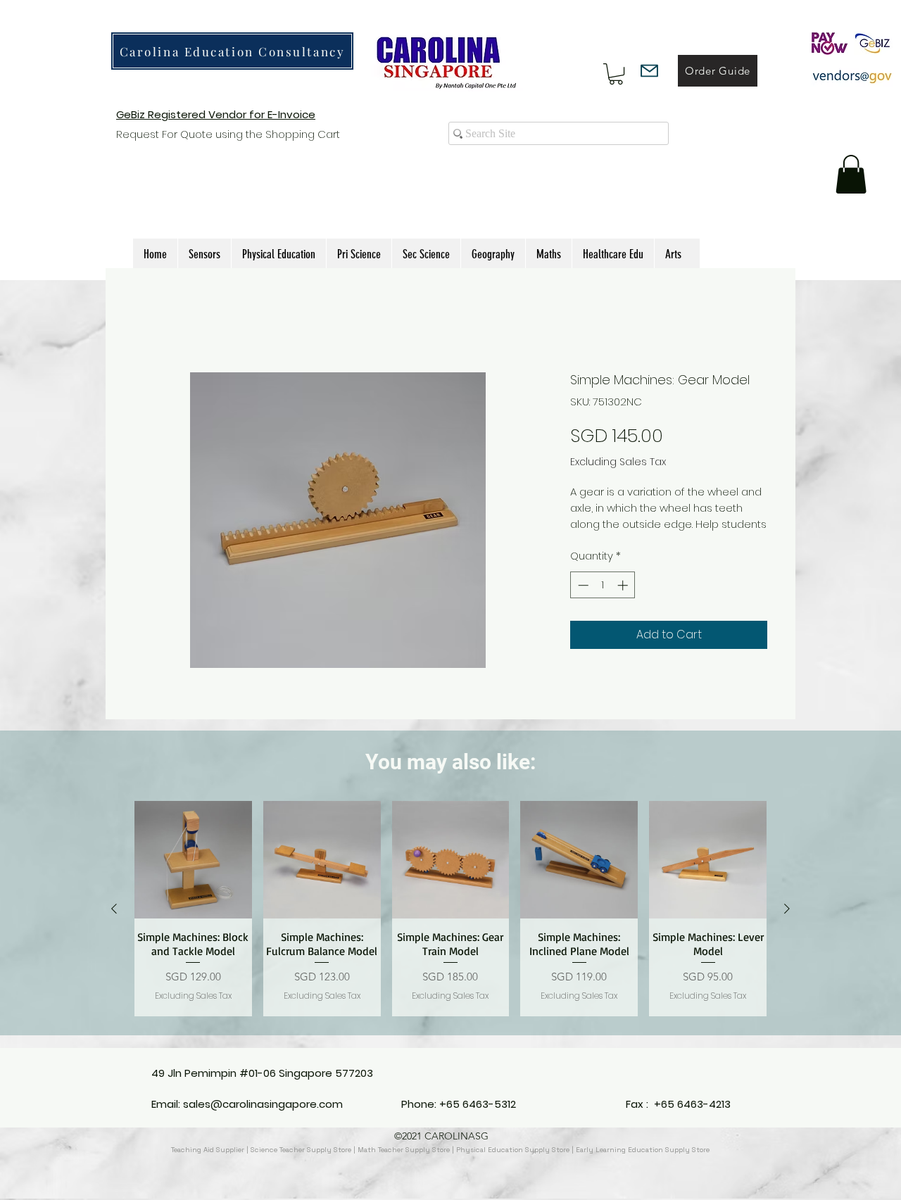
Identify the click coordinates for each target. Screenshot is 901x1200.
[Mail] (649, 71)
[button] (616, 73)
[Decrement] (581, 601)
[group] (450, 924)
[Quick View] (193, 876)
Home (150, 320)
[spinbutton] (603, 601)
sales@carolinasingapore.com (263, 1107)
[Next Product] (787, 924)
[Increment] (624, 601)
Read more (599, 540)
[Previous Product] (114, 924)
